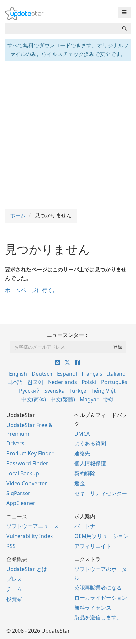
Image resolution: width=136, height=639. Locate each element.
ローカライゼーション (100, 597)
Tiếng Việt (103, 390)
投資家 (14, 599)
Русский (29, 390)
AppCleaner (20, 503)
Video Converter (26, 483)
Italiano (116, 373)
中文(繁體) (63, 399)
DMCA (82, 433)
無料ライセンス (92, 607)
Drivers (15, 443)
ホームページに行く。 (31, 290)
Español (67, 373)
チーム (14, 589)
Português (114, 382)
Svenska (54, 390)
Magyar (89, 399)
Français (92, 373)
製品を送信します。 (98, 617)
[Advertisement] (68, 134)
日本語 (15, 382)
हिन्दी (108, 399)
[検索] (124, 28)
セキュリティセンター (100, 493)
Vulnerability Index (29, 536)
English (18, 373)
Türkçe (77, 390)
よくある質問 (90, 443)
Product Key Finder (30, 453)
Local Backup (22, 473)
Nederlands (62, 382)
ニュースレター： (68, 335)
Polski (89, 382)
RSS (11, 546)
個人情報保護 (90, 463)
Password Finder (27, 463)
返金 (79, 483)
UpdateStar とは (26, 569)
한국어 (35, 382)
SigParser (18, 493)
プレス (14, 579)
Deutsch (42, 373)
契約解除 (84, 473)
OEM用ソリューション (101, 536)
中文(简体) (33, 399)
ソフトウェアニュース (32, 526)
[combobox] (61, 28)
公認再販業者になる (98, 587)
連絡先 (82, 453)
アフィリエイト (92, 546)
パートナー (87, 526)
